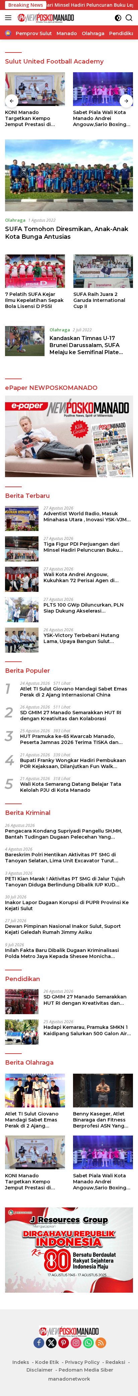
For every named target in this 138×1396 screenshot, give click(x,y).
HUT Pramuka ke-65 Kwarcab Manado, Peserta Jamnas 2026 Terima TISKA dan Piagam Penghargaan (69, 739)
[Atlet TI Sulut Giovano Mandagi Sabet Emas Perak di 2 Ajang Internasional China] (35, 1090)
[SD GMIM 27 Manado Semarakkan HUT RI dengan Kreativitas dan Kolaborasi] (22, 1001)
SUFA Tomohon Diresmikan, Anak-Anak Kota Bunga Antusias (66, 232)
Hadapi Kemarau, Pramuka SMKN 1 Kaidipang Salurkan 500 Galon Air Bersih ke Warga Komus (86, 1030)
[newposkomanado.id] (45, 17)
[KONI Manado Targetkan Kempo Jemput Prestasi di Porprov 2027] (35, 89)
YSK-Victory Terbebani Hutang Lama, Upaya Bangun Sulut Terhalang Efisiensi (81, 638)
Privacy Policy (82, 1362)
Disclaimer (39, 1370)
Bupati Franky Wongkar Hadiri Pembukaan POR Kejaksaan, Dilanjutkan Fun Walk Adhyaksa (73, 763)
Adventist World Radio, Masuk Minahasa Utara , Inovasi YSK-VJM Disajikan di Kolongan (85, 517)
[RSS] (100, 1343)
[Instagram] (76, 1343)
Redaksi (115, 1362)
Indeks (20, 1362)
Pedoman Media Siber (86, 1370)
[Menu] (9, 17)
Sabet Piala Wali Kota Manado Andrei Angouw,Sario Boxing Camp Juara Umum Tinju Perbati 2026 (103, 118)
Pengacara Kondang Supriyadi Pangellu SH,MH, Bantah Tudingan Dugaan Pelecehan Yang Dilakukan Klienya (63, 834)
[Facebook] (38, 1343)
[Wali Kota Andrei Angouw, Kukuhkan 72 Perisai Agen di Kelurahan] (22, 579)
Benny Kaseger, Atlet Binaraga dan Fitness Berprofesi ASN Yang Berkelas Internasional (101, 1120)
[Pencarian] (129, 17)
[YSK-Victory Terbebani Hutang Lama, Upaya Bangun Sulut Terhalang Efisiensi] (22, 640)
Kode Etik (47, 1362)
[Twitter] (51, 1343)
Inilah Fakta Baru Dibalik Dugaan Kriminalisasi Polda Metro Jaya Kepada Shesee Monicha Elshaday (62, 953)
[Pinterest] (63, 1343)
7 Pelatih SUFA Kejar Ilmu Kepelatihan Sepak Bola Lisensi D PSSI (34, 300)
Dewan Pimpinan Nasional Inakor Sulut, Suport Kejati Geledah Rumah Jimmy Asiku (63, 929)
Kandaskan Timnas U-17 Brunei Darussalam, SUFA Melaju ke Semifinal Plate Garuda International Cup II (87, 348)
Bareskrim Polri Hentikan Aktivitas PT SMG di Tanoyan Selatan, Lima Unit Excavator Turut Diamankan (60, 858)
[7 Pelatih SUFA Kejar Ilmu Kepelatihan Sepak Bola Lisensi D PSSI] (35, 271)
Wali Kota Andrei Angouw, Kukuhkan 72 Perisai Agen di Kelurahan (79, 577)
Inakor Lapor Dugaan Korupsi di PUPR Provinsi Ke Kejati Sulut (67, 905)
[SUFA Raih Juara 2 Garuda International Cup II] (103, 271)
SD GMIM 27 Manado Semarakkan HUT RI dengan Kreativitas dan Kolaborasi (70, 716)
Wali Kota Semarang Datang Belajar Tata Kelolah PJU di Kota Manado (70, 787)
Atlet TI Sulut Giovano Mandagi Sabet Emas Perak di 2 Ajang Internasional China (73, 692)
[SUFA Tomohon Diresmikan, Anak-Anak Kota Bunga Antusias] (69, 175)
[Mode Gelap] (118, 17)
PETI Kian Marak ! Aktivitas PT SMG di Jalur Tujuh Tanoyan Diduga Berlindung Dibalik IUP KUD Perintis (65, 882)
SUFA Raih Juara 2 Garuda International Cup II (99, 300)
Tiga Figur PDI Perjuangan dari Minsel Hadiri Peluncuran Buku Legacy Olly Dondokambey (82, 547)
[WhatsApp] (88, 1343)
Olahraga (15, 220)
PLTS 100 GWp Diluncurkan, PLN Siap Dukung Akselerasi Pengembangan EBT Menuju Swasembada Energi (84, 608)
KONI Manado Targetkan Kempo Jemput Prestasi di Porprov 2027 (28, 118)
